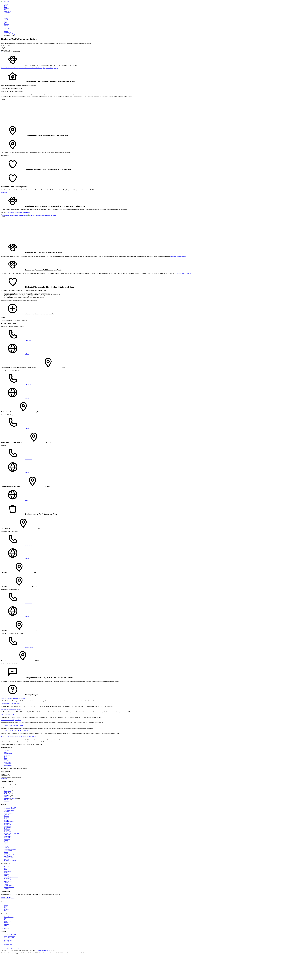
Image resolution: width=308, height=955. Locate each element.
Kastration (6, 859)
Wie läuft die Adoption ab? (7, 714)
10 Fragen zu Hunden (9, 808)
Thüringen (6, 888)
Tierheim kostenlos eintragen (8, 898)
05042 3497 (28, 340)
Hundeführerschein (9, 821)
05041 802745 (28, 459)
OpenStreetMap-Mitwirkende (43, 950)
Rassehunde (7, 837)
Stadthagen (6, 795)
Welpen (6, 853)
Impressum (3, 948)
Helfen (30, 68)
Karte (7, 68)
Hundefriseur (7, 820)
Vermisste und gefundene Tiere (178, 256)
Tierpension (7, 846)
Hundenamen (7, 824)
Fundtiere (6, 816)
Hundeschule (7, 827)
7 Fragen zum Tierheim (10, 807)
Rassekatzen (7, 839)
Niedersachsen (7, 32)
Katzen (5, 7)
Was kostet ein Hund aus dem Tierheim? (11, 703)
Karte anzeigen (4, 155)
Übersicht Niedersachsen (61, 741)
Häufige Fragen (54, 68)
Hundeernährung (8, 817)
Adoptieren (19, 68)
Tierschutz (6, 847)
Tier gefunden (46, 68)
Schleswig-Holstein (9, 887)
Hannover (6, 801)
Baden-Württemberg (9, 866)
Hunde (5, 5)
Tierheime (3, 68)
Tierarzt (34, 68)
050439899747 (28, 545)
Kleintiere (6, 8)
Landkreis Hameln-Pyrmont (11, 34)
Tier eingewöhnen (8, 857)
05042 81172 (28, 384)
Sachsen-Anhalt (8, 885)
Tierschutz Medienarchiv (10, 849)
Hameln (6, 792)
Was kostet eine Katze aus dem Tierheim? (11, 709)
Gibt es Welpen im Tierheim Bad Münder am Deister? (14, 731)
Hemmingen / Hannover (10, 798)
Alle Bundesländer (5, 928)
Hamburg (6, 874)
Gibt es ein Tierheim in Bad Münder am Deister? (13, 698)
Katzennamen (7, 836)
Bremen (6, 872)
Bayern (6, 868)
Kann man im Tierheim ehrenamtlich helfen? (12, 725)
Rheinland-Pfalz (8, 881)
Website (27, 354)
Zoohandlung (39, 68)
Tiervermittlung (8, 850)
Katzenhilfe (7, 834)
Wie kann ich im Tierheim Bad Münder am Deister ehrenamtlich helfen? (19, 736)
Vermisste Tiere (12, 68)
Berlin (5, 869)
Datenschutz (10, 948)
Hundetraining (7, 830)
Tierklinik (6, 844)
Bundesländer (7, 11)
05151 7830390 (29, 647)
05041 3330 (28, 428)
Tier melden (7, 12)
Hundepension (7, 826)
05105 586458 (28, 603)
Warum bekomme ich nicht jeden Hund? (11, 720)
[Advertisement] (49, 111)
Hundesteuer (7, 829)
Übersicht (17, 948)
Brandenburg (7, 871)
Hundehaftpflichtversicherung (11, 833)
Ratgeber (6, 9)
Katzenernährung (8, 856)
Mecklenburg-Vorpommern (11, 877)
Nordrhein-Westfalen (9, 879)
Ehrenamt (6, 814)
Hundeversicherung (9, 831)
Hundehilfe (7, 823)
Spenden (6, 840)
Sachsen (6, 884)
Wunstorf (6, 799)
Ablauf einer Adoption (12, 212)
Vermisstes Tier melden (6, 897)
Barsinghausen (7, 791)
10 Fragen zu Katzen (9, 810)
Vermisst (6, 852)
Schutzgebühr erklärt (24, 212)
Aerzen (6, 796)
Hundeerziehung (8, 818)
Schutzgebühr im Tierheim (10, 855)
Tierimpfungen (7, 843)
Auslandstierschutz (8, 813)
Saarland (6, 882)
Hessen (6, 875)
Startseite (6, 18)
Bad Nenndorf (7, 793)
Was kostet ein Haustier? (10, 860)
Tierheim (6, 4)
